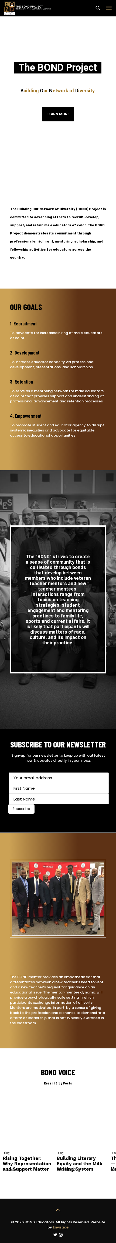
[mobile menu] (108, 8)
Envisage (61, 1227)
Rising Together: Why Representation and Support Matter (27, 1164)
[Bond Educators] (27, 8)
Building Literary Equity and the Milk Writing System (80, 1164)
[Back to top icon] (58, 1210)
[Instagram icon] (61, 1235)
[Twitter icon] (55, 1235)
